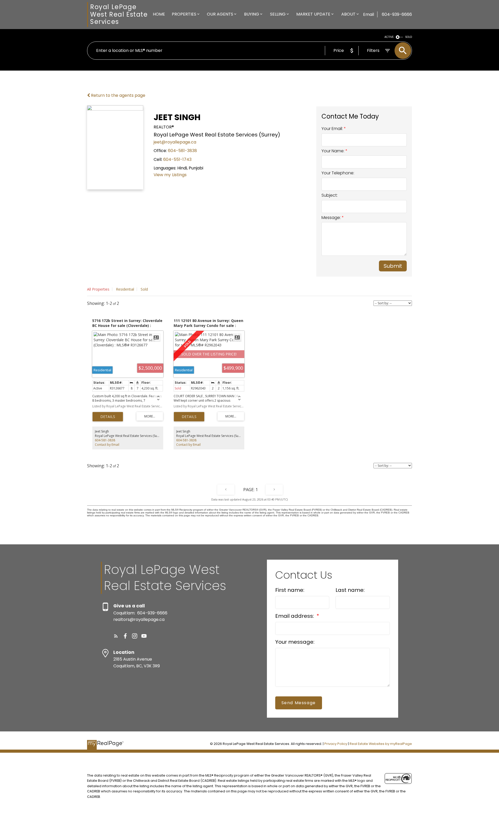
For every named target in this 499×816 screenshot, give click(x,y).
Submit (393, 266)
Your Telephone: (337, 173)
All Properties (98, 289)
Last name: (350, 590)
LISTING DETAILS (108, 416)
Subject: (329, 195)
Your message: (294, 642)
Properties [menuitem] (184, 14)
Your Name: (333, 151)
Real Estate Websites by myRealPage (381, 744)
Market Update (313, 14)
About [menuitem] (348, 14)
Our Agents (220, 14)
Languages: (165, 168)
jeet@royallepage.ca (175, 142)
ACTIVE (389, 37)
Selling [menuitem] (278, 14)
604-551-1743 (177, 159)
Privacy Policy (335, 744)
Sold (144, 289)
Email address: (295, 616)
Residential (125, 289)
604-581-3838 (182, 151)
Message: (331, 218)
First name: (289, 590)
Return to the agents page (117, 95)
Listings (179, 175)
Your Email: (332, 129)
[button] (116, 636)
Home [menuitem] (159, 14)
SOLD (408, 37)
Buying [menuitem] (251, 14)
